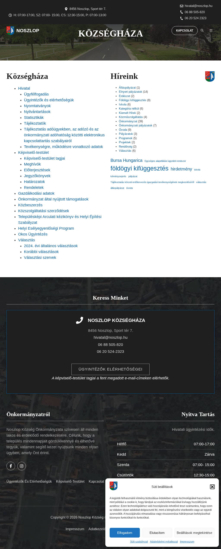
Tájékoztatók (35, 123)
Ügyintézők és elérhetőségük (49, 100)
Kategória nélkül (129, 108)
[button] (212, 487)
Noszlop (27, 30)
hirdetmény (181, 169)
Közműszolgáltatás (131, 117)
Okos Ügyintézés (32, 234)
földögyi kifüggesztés (139, 168)
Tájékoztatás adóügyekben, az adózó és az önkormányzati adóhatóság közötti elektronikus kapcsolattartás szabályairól (64, 135)
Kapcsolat (184, 30)
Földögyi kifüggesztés (132, 100)
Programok (126, 138)
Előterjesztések (37, 170)
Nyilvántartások (37, 112)
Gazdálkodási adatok (36, 193)
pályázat (132, 176)
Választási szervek (40, 257)
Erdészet (124, 96)
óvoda (129, 188)
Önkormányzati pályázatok (135, 125)
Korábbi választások (41, 252)
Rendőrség (125, 146)
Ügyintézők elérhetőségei (110, 369)
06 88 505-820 (195, 12)
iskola (197, 169)
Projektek (125, 142)
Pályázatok (126, 133)
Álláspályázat (127, 87)
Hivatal (24, 88)
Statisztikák (34, 117)
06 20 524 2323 (195, 18)
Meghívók (32, 164)
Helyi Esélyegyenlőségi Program (46, 228)
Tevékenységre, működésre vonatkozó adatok (63, 147)
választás (201, 182)
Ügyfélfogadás (36, 94)
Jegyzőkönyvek (37, 176)
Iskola (122, 104)
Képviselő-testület (33, 152)
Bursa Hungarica (126, 160)
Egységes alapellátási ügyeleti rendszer (165, 161)
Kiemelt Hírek (127, 113)
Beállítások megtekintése (194, 533)
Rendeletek (34, 187)
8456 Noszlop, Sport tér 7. (87, 9)
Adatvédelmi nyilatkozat (164, 541)
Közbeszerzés (30, 205)
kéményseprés (118, 176)
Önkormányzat (128, 121)
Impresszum (187, 541)
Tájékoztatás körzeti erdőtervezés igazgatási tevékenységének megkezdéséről (152, 182)
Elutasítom (157, 533)
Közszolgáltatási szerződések (43, 211)
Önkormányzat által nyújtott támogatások (53, 199)
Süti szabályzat (139, 541)
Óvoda (123, 129)
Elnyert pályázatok (130, 91)
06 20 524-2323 (110, 351)
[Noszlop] (10, 30)
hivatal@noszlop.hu (198, 6)
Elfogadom (124, 533)
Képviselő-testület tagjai (44, 158)
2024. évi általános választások (51, 246)
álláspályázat (117, 188)
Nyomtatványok (37, 106)
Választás (26, 240)
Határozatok (34, 182)
